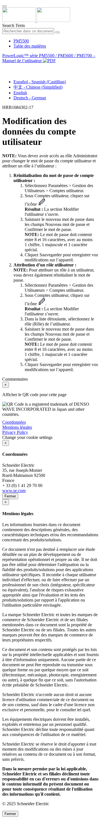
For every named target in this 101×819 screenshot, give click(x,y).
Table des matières (29, 46)
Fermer (10, 496)
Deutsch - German (29, 97)
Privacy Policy (15, 432)
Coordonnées (14, 422)
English (20, 92)
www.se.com (14, 490)
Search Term (13, 25)
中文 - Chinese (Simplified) (38, 87)
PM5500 (21, 41)
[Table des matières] (4, 67)
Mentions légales (17, 427)
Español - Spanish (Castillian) (39, 81)
